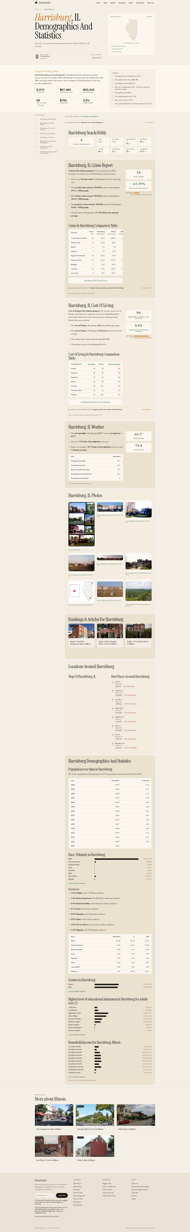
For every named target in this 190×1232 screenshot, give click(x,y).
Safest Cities (77, 1186)
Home (37, 9)
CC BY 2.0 (118, 600)
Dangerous (140, 3)
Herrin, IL (117, 734)
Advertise (135, 1193)
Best (105, 3)
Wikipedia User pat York (107, 600)
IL (41, 9)
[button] (110, 122)
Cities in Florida (108, 1193)
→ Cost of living (116, 52)
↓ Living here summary (118, 46)
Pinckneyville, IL (119, 708)
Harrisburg (91, 364)
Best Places (77, 1183)
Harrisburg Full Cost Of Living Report (96, 402)
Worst (131, 3)
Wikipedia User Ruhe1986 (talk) (109, 515)
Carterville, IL (118, 699)
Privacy (134, 1196)
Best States (77, 1202)
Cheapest (122, 3)
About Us (150, 3)
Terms (134, 1199)
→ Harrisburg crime (117, 49)
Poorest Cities (78, 1199)
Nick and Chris (53, 1216)
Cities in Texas (107, 1190)
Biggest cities (107, 1183)
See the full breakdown (77, 883)
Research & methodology (140, 1186)
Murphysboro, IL (119, 717)
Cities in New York (109, 1196)
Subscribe (62, 1195)
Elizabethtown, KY (120, 743)
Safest (112, 3)
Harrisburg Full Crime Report (95, 280)
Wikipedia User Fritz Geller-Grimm (139, 604)
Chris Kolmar (45, 56)
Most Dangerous (79, 1196)
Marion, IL (118, 726)
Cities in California (109, 1186)
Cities (98, 3)
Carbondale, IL (119, 691)
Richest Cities (77, 1193)
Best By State (77, 1205)
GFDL (92, 605)
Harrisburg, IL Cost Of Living (90, 305)
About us (135, 1183)
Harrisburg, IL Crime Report (90, 165)
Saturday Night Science (52, 1209)
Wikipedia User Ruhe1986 (137, 521)
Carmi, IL (117, 682)
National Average (114, 364)
